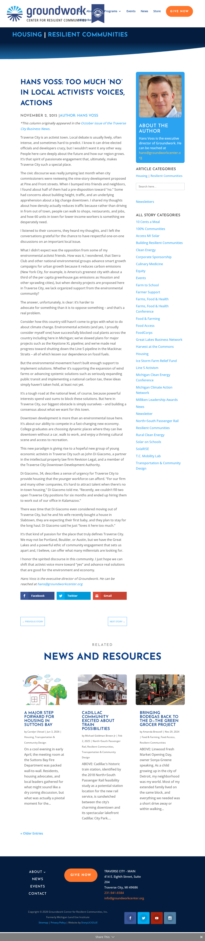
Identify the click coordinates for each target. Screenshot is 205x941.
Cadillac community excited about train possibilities (98, 721)
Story (89, 922)
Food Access (145, 325)
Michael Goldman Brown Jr (100, 735)
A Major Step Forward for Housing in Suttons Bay (39, 719)
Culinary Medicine (149, 264)
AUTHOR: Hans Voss (79, 116)
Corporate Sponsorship (154, 257)
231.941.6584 (114, 893)
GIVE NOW (179, 11)
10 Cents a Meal (148, 222)
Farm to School (147, 285)
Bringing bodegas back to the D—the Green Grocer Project (159, 719)
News (144, 11)
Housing (27, 35)
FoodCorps (144, 332)
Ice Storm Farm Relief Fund (156, 361)
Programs (110, 11)
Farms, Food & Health (152, 299)
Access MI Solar (148, 236)
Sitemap (43, 922)
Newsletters (145, 201)
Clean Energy (146, 250)
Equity (140, 271)
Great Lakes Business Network (159, 339)
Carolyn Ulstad (35, 731)
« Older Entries (31, 833)
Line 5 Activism (147, 368)
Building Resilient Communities (159, 243)
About (90, 11)
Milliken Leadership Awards (157, 400)
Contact (38, 893)
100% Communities (150, 229)
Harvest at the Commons (155, 346)
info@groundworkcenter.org (124, 898)
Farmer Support (148, 292)
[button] (80, 14)
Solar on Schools (148, 442)
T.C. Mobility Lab (148, 456)
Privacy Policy (58, 922)
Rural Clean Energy (150, 435)
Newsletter (144, 414)
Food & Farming (148, 318)
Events (131, 11)
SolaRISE (142, 449)
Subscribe (84, 20)
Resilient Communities (88, 35)
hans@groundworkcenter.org (59, 584)
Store (157, 11)
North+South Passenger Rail (157, 421)
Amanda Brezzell (152, 731)
